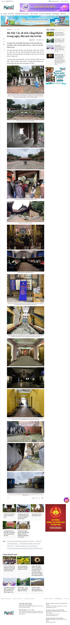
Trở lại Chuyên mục (8, 498)
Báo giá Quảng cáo (58, 598)
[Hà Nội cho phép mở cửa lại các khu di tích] (9, 508)
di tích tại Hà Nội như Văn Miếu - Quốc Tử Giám (29, 543)
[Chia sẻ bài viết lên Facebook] (4, 42)
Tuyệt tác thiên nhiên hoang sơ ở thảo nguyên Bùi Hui (37, 589)
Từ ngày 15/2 (38, 541)
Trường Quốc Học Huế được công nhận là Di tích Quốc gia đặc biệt (9, 533)
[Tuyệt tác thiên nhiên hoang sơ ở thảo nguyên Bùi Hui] (37, 582)
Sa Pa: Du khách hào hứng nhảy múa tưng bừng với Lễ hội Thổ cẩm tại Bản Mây (9, 568)
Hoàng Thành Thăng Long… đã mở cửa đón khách (26, 546)
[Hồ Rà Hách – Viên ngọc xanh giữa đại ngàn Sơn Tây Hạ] (50, 40)
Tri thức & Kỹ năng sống (45, 13)
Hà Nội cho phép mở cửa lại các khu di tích (9, 515)
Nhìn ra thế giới (34, 13)
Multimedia (63, 13)
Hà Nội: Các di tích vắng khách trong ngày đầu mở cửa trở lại (20, 541)
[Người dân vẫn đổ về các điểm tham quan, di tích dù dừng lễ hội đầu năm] (23, 508)
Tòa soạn (67, 598)
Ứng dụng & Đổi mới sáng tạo (22, 13)
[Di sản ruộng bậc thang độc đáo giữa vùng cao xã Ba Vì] (50, 34)
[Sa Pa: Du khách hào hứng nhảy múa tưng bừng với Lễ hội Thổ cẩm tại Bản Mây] (9, 560)
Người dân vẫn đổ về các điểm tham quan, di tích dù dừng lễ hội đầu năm (23, 516)
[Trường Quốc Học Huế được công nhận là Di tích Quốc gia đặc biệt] (9, 525)
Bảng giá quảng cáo (54, 1)
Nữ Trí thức (11, 13)
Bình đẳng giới (55, 13)
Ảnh (15, 29)
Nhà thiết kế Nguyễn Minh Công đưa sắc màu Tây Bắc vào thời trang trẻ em (60, 48)
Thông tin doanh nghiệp (48, 598)
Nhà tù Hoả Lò (10, 546)
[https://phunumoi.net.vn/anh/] (4, 50)
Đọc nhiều (51, 30)
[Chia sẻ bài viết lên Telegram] (4, 44)
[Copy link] (4, 39)
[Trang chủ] (1, 13)
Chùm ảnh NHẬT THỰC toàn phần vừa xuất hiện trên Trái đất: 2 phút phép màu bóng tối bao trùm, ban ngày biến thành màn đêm (60, 59)
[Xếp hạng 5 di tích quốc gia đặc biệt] (37, 508)
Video (18, 29)
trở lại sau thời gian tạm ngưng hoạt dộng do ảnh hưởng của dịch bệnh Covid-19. (24, 548)
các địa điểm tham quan (12, 543)
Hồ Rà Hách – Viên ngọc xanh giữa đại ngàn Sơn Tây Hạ (59, 40)
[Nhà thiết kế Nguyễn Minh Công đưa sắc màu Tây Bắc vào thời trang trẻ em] (50, 47)
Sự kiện (5, 13)
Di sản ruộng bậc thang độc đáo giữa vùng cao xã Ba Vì (60, 34)
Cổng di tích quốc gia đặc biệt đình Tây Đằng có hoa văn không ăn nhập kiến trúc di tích (23, 534)
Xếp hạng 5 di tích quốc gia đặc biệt (36, 514)
